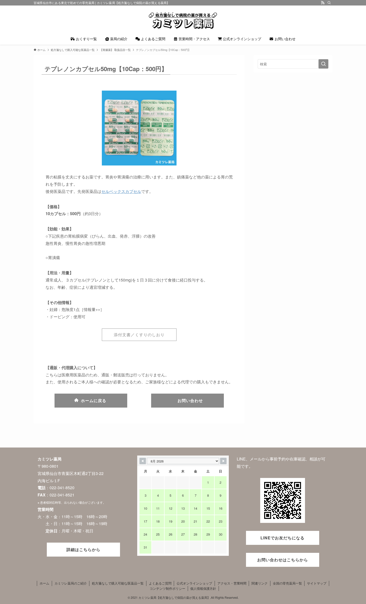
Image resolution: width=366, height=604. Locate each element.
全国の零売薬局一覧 (287, 583)
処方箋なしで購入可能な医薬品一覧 (118, 583)
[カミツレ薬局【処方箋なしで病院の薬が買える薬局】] (183, 20)
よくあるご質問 (160, 583)
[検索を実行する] (323, 64)
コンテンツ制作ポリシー (167, 588)
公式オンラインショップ (194, 583)
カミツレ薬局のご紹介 (71, 583)
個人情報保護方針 (203, 588)
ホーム (44, 583)
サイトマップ (316, 583)
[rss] (322, 2)
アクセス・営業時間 (231, 583)
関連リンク (259, 583)
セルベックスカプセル (121, 191)
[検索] (329, 2)
